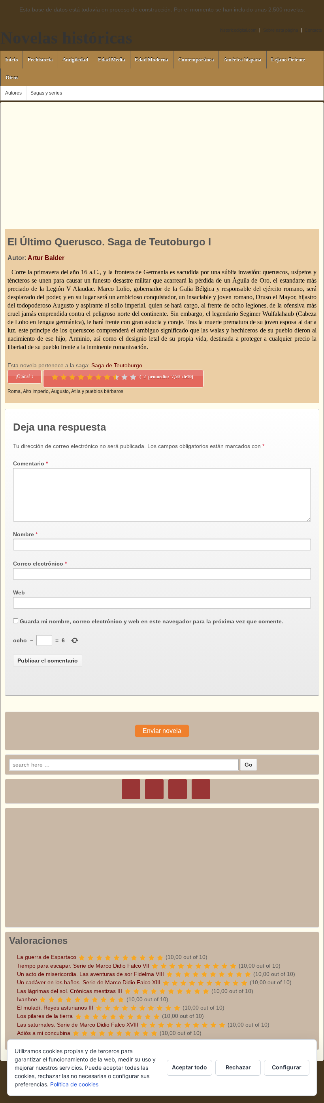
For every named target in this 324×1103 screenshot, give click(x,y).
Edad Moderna (151, 60)
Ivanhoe (27, 999)
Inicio (11, 60)
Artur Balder (46, 257)
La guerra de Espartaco (46, 957)
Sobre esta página (280, 30)
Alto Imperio (36, 391)
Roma (14, 391)
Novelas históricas (66, 37)
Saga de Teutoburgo (116, 365)
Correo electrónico (38, 563)
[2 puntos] (64, 377)
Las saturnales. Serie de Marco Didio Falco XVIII (77, 1024)
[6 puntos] (98, 377)
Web (19, 592)
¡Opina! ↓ (24, 376)
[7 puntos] (107, 377)
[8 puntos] (116, 377)
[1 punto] (55, 377)
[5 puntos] (90, 377)
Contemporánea (196, 60)
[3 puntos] (72, 377)
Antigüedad (75, 60)
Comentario (30, 463)
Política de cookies (74, 1084)
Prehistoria (40, 60)
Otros (12, 77)
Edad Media (111, 60)
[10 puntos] (133, 377)
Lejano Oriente (288, 60)
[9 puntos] (124, 377)
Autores (13, 93)
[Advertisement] (162, 157)
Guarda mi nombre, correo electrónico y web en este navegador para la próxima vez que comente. (151, 621)
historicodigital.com (238, 30)
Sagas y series (46, 93)
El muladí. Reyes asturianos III (55, 1007)
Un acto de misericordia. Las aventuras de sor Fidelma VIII (90, 974)
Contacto (313, 30)
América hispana (243, 60)
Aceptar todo (189, 1067)
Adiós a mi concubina (43, 1033)
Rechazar (238, 1067)
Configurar (286, 1067)
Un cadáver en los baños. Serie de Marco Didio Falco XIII (88, 982)
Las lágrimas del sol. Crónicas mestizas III (69, 991)
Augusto (60, 391)
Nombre (23, 534)
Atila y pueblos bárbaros (97, 391)
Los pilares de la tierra (45, 1016)
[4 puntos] (81, 377)
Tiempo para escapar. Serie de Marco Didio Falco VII (83, 966)
